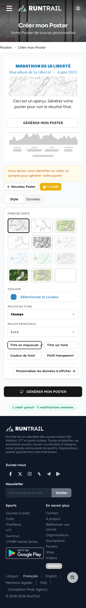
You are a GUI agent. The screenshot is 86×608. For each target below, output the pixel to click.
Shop (50, 552)
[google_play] (58, 474)
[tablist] (23, 199)
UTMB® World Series (22, 542)
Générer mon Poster (43, 123)
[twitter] (20, 474)
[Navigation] (9, 8)
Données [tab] (33, 199)
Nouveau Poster (23, 186)
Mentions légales (19, 583)
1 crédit (53, 186)
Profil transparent (60, 355)
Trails (10, 519)
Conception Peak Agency (28, 589)
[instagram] (29, 474)
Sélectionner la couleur (39, 297)
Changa (17, 314)
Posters (6, 47)
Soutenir (54, 566)
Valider (61, 493)
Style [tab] (14, 199)
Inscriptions (55, 541)
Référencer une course (58, 526)
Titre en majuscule (24, 345)
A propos (53, 519)
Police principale (22, 324)
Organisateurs (57, 535)
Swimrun (13, 536)
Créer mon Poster (30, 47)
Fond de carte (19, 213)
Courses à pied (18, 513)
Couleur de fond (22, 355)
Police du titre (20, 306)
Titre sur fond (57, 345)
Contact (52, 513)
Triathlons (13, 524)
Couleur (14, 289)
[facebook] (10, 474)
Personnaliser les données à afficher (43, 371)
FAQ (43, 583)
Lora (14, 332)
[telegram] (49, 474)
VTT (9, 530)
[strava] (39, 474)
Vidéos (51, 558)
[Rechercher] (72, 577)
